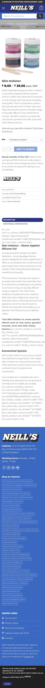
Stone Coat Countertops (12, 587)
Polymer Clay (25, 559)
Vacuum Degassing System (14, 599)
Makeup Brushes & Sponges (14, 538)
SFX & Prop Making (27, 24)
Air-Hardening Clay (10, 493)
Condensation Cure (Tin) (12, 502)
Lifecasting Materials (11, 534)
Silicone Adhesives (10, 583)
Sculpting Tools (9, 579)
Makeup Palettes (9, 542)
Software (23, 583)
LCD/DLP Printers (31, 530)
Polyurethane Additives (12, 563)
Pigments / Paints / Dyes (12, 546)
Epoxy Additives (27, 514)
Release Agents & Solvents (13, 575)
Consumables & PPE (11, 506)
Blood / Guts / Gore (13, 198)
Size (3, 139)
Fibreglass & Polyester (28, 522)
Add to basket (25, 149)
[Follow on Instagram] (9, 468)
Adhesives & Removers (12, 489)
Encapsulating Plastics (12, 510)
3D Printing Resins (24, 481)
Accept (7, 684)
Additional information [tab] (15, 224)
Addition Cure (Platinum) (25, 485)
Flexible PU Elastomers (12, 530)
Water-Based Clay (10, 603)
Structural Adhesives (11, 591)
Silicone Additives (24, 579)
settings (27, 676)
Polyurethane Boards (11, 567)
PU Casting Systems (11, 571)
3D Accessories (8, 481)
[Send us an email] (13, 468)
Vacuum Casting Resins (12, 595)
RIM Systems (31, 575)
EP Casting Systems (11, 514)
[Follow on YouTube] (18, 468)
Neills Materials (14, 201)
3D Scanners (8, 485)
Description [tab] (9, 220)
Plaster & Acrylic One (11, 550)
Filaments (7, 526)
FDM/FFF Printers (10, 522)
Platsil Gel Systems (10, 559)
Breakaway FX (26, 497)
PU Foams (25, 571)
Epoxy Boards (8, 518)
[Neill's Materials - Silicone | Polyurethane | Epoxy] (22, 8)
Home (10, 24)
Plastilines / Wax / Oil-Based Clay (16, 555)
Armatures (25, 493)
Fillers (15, 526)
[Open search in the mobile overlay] (22, 16)
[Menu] (3, 8)
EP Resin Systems (23, 518)
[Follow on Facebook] (4, 468)
